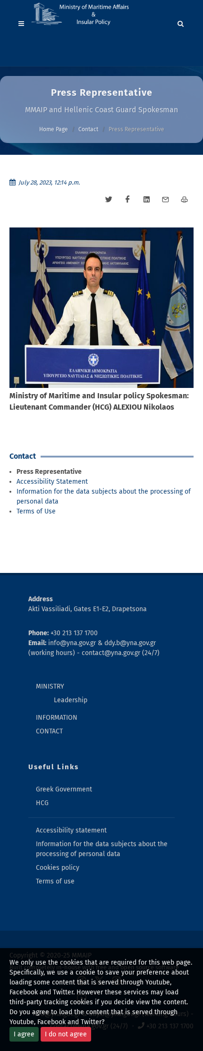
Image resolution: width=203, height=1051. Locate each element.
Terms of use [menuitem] (55, 881)
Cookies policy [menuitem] (57, 868)
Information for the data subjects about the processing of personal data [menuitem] (102, 849)
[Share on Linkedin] (146, 199)
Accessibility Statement (52, 482)
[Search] (181, 22)
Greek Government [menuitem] (64, 789)
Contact (88, 129)
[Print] (184, 199)
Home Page (53, 129)
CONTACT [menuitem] (49, 731)
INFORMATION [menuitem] (56, 718)
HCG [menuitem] (42, 803)
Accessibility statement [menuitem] (71, 830)
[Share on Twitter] (108, 199)
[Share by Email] (165, 199)
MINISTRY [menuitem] (50, 686)
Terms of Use (36, 511)
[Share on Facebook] (127, 199)
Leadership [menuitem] (70, 700)
